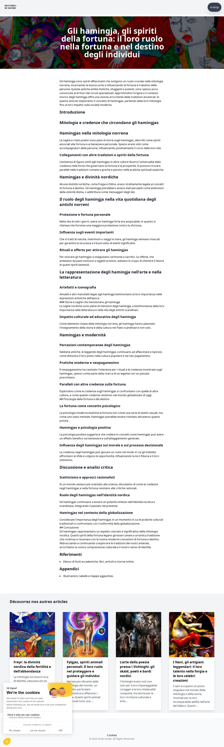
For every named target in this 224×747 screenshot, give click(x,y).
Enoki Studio (105, 738)
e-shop (214, 7)
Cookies (112, 735)
